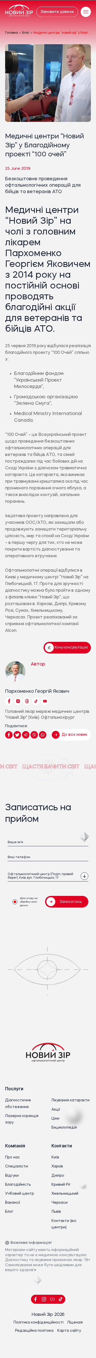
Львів (56, 1211)
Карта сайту (69, 1331)
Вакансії (12, 1202)
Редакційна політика (34, 1331)
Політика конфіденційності (38, 1322)
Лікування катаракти (70, 1100)
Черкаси (59, 1202)
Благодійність (18, 1184)
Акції (55, 1109)
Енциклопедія (64, 1127)
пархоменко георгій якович (37, 691)
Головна (11, 32)
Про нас (12, 1157)
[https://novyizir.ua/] (19, 12)
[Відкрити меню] (86, 12)
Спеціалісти (16, 1166)
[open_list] (84, 876)
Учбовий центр (19, 1193)
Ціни (55, 1118)
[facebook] (35, 1299)
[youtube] (52, 1299)
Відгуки (12, 1175)
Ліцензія (75, 1322)
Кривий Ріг (61, 1184)
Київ (55, 1157)
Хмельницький (64, 1193)
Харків (57, 1166)
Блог (25, 32)
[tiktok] (61, 1299)
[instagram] (44, 1299)
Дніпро (57, 1175)
